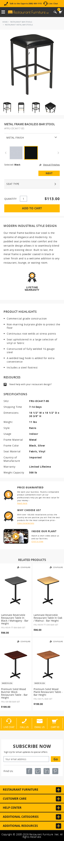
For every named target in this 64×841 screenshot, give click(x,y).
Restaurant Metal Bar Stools (19, 25)
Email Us (39, 727)
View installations (25, 523)
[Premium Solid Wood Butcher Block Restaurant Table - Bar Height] (15, 664)
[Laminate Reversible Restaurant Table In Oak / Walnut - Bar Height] (48, 590)
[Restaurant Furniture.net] (28, 12)
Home (5, 22)
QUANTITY (10, 198)
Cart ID (55, 727)
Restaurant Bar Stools (21, 22)
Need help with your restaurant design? (30, 384)
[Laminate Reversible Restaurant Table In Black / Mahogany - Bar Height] (15, 590)
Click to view (37, 541)
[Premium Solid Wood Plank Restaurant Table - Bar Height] (48, 664)
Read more (22, 503)
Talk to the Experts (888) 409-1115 (26, 4)
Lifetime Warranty (32, 288)
